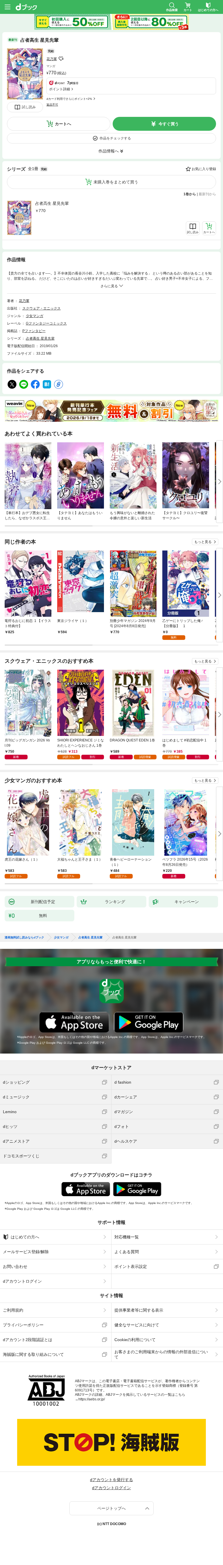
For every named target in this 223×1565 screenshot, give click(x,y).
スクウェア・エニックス (41, 308)
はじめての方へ (25, 1237)
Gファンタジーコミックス (46, 323)
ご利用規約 (13, 1310)
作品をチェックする (115, 138)
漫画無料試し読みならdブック (24, 937)
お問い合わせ (15, 1266)
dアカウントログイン (22, 1281)
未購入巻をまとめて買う (115, 182)
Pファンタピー (34, 331)
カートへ (63, 123)
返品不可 (52, 104)
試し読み (29, 107)
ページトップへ (111, 1508)
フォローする (61, 59)
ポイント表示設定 (130, 1266)
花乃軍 (51, 59)
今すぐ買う (169, 123)
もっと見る (203, 542)
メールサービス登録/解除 (26, 1251)
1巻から (190, 194)
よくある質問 (126, 1251)
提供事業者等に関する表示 (138, 1310)
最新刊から (207, 194)
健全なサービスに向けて (136, 1325)
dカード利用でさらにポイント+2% (69, 98)
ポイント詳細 (59, 89)
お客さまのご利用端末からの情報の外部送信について (161, 1354)
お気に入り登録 (204, 169)
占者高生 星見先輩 (52, 203)
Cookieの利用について (135, 1339)
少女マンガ (34, 316)
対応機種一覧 (126, 1237)
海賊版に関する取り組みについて (33, 1354)
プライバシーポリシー (23, 1325)
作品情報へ (108, 151)
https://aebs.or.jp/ (91, 1399)
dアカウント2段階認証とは (27, 1339)
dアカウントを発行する (111, 1479)
